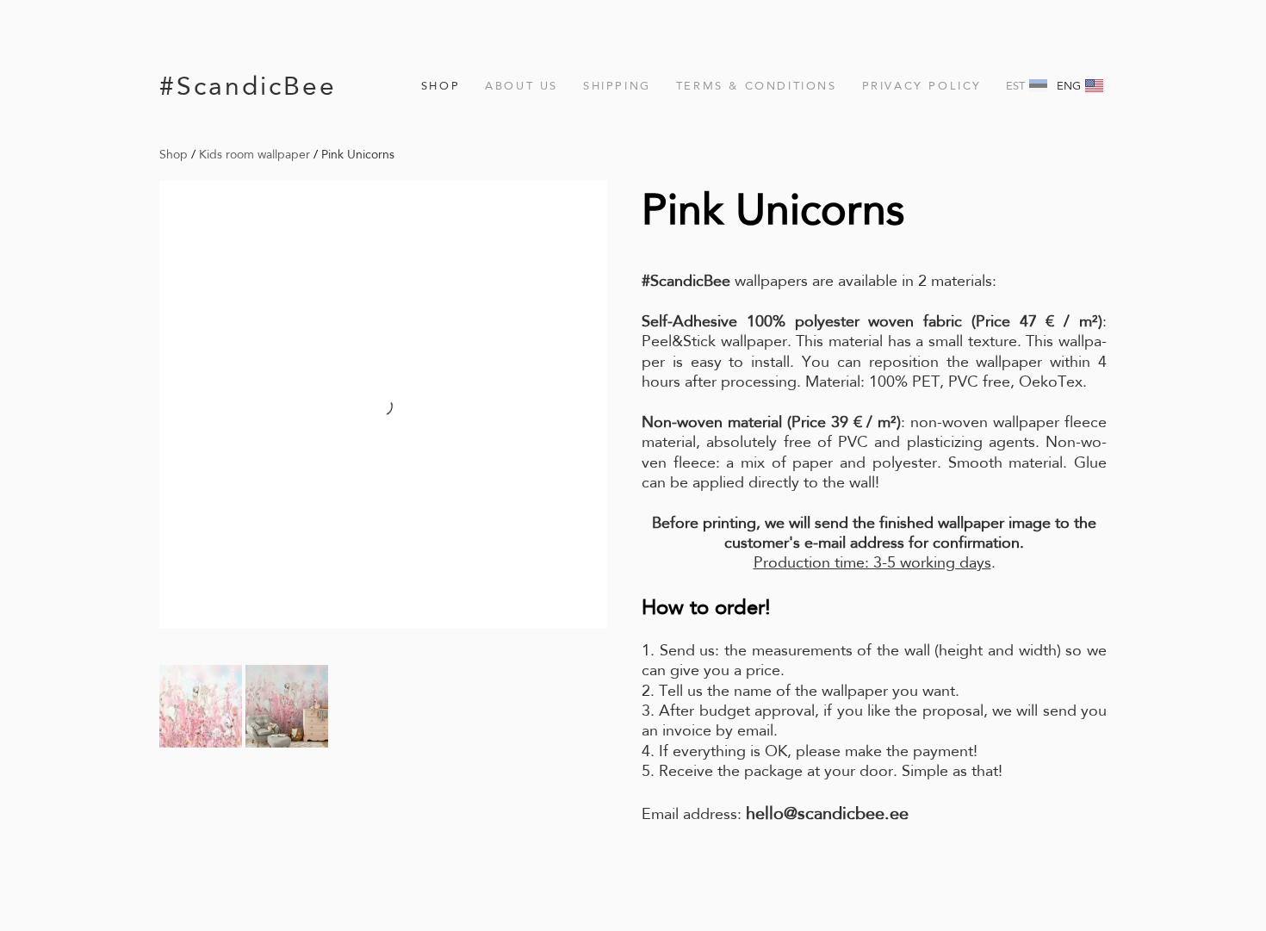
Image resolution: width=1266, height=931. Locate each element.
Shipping (617, 85)
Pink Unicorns (357, 154)
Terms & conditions (756, 85)
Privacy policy (922, 85)
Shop (440, 85)
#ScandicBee (248, 86)
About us (521, 85)
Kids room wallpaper (254, 154)
